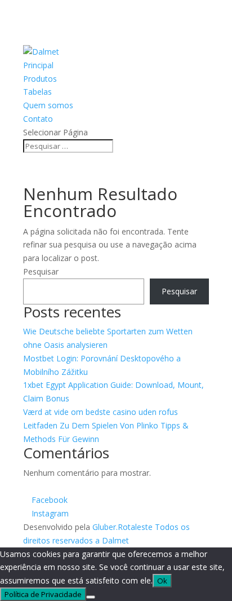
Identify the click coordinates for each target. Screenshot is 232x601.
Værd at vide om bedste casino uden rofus (100, 411)
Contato (38, 118)
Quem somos (48, 105)
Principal (38, 65)
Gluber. (105, 527)
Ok (162, 581)
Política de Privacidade (43, 594)
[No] (90, 597)
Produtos (40, 78)
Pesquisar (41, 271)
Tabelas (37, 91)
